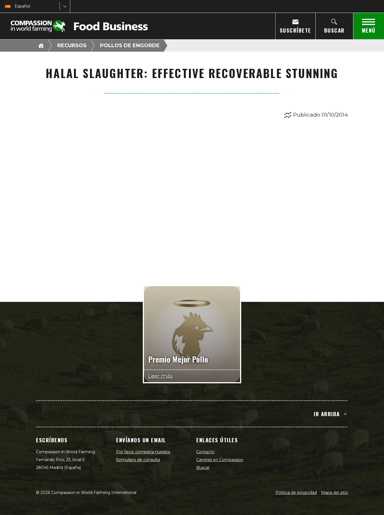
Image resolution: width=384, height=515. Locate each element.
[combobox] (15, 6)
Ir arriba (327, 414)
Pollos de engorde (130, 45)
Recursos (72, 45)
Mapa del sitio (334, 492)
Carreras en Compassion (219, 459)
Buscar (203, 467)
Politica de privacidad (296, 492)
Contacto (205, 451)
